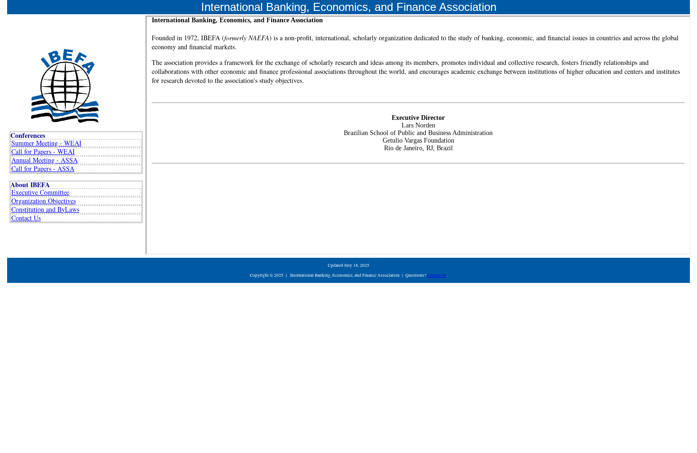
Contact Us (26, 217)
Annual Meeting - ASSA (44, 159)
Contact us (437, 275)
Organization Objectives (43, 200)
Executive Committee (40, 192)
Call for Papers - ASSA (42, 168)
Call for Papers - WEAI (43, 151)
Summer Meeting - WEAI (46, 142)
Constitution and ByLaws (45, 209)
